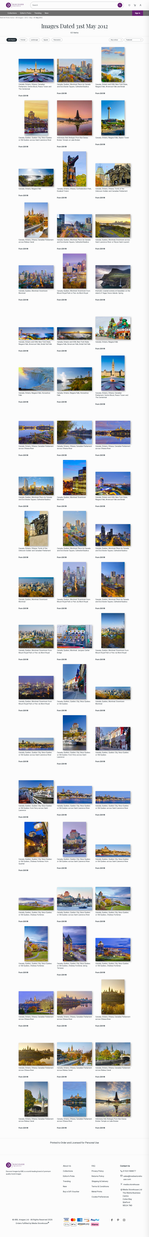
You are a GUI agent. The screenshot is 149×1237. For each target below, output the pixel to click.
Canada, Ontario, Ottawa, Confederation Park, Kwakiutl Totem (74, 190)
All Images (19, 18)
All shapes (11, 40)
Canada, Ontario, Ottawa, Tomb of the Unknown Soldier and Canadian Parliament (111, 190)
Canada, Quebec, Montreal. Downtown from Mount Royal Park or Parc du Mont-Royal (73, 292)
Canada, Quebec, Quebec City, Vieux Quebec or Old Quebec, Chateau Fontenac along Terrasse (73, 966)
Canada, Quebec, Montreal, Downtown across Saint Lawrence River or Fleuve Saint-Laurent (112, 241)
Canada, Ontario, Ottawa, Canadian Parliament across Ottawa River (36, 447)
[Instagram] (124, 1221)
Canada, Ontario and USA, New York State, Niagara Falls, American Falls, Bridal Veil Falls (35, 343)
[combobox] (74, 5)
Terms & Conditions (100, 1186)
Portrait (23, 40)
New (46, 13)
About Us (67, 1166)
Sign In (137, 13)
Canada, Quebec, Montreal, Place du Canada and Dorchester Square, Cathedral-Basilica (73, 85)
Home (12, 18)
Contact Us (125, 1166)
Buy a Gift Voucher (71, 1191)
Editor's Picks (25, 13)
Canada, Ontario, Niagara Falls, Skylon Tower (112, 138)
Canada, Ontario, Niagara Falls (30, 189)
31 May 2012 (38, 18)
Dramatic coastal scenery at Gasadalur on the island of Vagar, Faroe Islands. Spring (112, 292)
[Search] (120, 5)
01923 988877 (129, 1171)
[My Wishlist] (129, 5)
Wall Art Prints (5, 18)
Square (46, 40)
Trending (37, 13)
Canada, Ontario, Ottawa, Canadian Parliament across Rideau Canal (36, 241)
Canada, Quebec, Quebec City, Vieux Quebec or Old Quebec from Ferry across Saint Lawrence (73, 755)
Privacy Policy (98, 1171)
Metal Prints (97, 1191)
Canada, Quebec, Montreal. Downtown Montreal (33, 292)
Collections (12, 13)
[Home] (16, 5)
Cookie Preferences (100, 1197)
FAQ (93, 1166)
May (30, 18)
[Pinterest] (118, 1221)
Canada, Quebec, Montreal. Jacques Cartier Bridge (73, 651)
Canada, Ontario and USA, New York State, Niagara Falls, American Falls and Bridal (111, 85)
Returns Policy (98, 1176)
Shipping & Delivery (100, 1181)
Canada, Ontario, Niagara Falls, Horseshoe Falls (34, 394)
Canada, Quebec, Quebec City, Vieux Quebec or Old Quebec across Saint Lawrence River (35, 139)
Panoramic (57, 40)
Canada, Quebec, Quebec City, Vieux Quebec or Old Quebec (73, 703)
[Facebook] (112, 1221)
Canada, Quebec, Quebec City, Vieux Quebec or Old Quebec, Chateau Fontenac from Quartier (35, 861)
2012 (26, 18)
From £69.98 (23, 96)
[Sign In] (140, 5)
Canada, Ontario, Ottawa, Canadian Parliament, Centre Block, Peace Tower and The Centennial (35, 86)
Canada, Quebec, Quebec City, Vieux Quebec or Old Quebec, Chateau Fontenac (35, 914)
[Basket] (134, 5)
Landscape (34, 40)
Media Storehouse (40, 1223)
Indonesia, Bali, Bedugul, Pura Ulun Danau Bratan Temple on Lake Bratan (72, 139)
